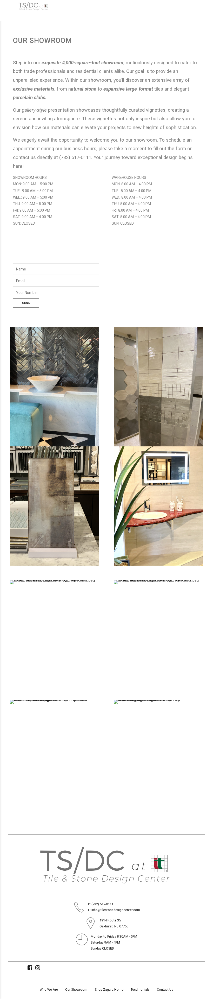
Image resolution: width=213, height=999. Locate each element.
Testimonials (140, 989)
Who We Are (49, 989)
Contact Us (165, 989)
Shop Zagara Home (109, 989)
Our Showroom (76, 989)
